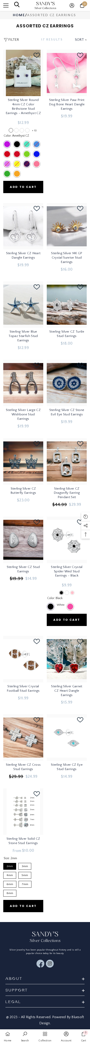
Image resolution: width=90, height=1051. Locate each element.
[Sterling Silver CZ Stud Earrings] (23, 540)
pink (72, 593)
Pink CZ (36, 164)
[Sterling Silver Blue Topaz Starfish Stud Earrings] (23, 304)
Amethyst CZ (7, 144)
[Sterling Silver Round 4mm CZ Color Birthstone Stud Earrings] (23, 73)
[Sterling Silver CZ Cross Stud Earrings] (23, 737)
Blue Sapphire (36, 154)
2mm (10, 865)
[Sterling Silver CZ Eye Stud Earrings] (67, 737)
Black (50, 606)
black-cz (16, 130)
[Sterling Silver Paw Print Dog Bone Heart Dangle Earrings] (67, 73)
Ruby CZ (17, 154)
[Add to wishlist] (36, 55)
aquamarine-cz (22, 130)
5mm (25, 874)
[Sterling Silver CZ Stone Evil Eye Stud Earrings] (67, 383)
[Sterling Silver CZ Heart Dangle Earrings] (23, 226)
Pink (70, 606)
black (61, 593)
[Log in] (72, 5)
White (60, 604)
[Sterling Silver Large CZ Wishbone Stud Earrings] (23, 383)
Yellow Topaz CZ (17, 164)
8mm (10, 892)
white (67, 593)
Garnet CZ (7, 154)
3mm (25, 865)
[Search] (16, 5)
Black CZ (17, 144)
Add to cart (23, 187)
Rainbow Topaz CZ (27, 164)
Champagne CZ (17, 174)
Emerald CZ (7, 174)
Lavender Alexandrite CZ (7, 164)
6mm (10, 883)
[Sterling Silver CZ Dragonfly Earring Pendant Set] (67, 461)
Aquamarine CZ (27, 144)
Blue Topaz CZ (36, 144)
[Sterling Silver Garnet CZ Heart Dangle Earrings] (67, 659)
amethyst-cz (11, 130)
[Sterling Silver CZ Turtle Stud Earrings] (67, 304)
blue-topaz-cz (27, 130)
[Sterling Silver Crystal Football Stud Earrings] (23, 659)
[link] (25, 1038)
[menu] (6, 5)
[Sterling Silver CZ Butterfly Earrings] (23, 461)
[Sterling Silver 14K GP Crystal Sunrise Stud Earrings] (67, 226)
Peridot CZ (27, 154)
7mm (25, 883)
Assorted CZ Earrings (51, 15)
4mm (10, 874)
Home (19, 15)
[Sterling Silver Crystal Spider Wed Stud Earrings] (67, 540)
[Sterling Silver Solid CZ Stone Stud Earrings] (23, 811)
